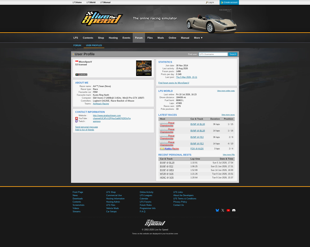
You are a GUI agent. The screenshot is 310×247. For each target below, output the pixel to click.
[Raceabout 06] (211, 20)
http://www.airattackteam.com (107, 115)
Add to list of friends (84, 130)
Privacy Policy (180, 202)
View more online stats (226, 91)
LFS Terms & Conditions (184, 198)
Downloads (78, 198)
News (75, 195)
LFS (77, 2)
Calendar (144, 198)
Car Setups (111, 211)
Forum (77, 45)
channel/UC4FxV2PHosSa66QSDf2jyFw (112, 118)
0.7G (121, 23)
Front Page (78, 192)
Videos (76, 208)
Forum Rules (146, 205)
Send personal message (86, 127)
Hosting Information (115, 198)
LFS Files (110, 205)
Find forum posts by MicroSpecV (173, 83)
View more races (228, 115)
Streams (77, 211)
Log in (211, 2)
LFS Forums (145, 202)
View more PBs (229, 155)
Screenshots (78, 205)
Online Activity (146, 192)
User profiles (94, 45)
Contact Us (178, 205)
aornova (96, 121)
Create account (230, 2)
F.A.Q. (143, 211)
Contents (77, 202)
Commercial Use (114, 195)
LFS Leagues (146, 195)
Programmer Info (147, 208)
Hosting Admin (113, 202)
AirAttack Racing (101, 103)
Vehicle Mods (112, 208)
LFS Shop (111, 192)
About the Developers (183, 195)
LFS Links (178, 192)
